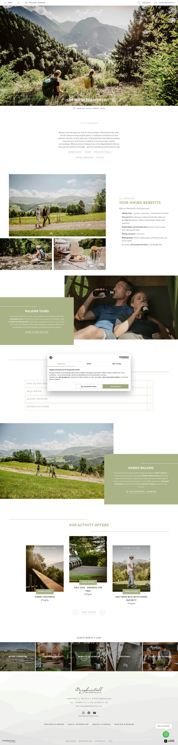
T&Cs (110, 741)
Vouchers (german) (37, 3)
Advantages (75, 152)
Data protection (85, 741)
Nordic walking (85, 157)
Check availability (167, 3)
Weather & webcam (124, 724)
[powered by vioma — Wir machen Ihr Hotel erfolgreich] (169, 741)
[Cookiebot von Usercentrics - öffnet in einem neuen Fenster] (120, 357)
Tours (87, 152)
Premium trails (102, 152)
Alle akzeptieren (115, 386)
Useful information (78, 724)
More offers (89, 612)
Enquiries (146, 3)
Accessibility (100, 741)
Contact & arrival (101, 724)
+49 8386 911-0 (18, 3)
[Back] (75, 612)
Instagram (83, 713)
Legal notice (71, 741)
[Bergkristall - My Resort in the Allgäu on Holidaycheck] (8, 741)
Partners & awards (54, 724)
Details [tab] (89, 363)
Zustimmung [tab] (61, 363)
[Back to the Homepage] (89, 12)
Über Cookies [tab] (116, 363)
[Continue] (102, 612)
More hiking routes (36, 332)
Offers (100, 157)
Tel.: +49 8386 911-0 (78, 702)
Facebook (89, 713)
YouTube (94, 713)
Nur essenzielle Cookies (89, 386)
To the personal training (141, 492)
